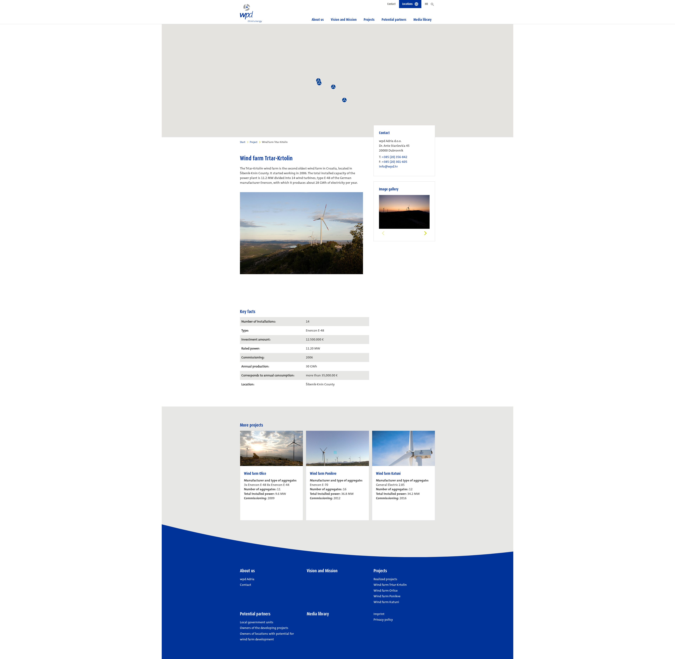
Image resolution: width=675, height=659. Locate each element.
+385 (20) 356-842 (394, 157)
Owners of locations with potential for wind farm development (267, 636)
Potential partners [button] (394, 19)
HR (426, 4)
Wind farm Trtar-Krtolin (390, 585)
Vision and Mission (344, 19)
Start (242, 142)
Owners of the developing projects (264, 628)
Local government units (256, 622)
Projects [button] (369, 19)
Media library (422, 19)
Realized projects (385, 579)
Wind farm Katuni (386, 602)
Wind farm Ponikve (387, 596)
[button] (333, 86)
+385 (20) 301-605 (394, 162)
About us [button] (318, 19)
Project (253, 142)
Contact (391, 4)
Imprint (379, 614)
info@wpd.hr (388, 166)
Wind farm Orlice (386, 590)
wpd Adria (247, 579)
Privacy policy (383, 619)
